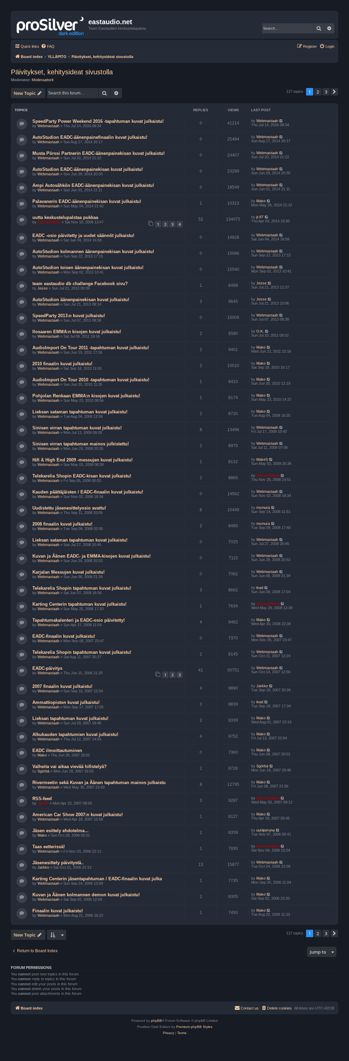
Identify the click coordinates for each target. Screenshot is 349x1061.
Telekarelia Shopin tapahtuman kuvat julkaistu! (81, 588)
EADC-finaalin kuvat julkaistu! (63, 636)
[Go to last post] (281, 121)
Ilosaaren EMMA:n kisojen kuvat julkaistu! (76, 331)
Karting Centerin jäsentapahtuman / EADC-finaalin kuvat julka (97, 878)
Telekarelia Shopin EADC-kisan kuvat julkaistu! (81, 475)
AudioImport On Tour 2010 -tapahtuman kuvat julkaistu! (90, 379)
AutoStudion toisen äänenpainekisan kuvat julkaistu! (87, 267)
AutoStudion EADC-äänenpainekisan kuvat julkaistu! (87, 169)
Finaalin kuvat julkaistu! (57, 910)
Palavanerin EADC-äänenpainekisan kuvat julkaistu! (86, 201)
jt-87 (259, 217)
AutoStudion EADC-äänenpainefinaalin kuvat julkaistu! (89, 137)
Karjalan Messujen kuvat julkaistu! (68, 572)
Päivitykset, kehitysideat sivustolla (62, 72)
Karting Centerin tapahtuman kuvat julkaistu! (79, 604)
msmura (263, 507)
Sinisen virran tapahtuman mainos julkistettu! (80, 443)
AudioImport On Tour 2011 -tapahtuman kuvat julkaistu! (90, 347)
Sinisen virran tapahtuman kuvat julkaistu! (77, 427)
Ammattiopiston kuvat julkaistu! (66, 702)
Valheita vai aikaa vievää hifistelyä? (69, 766)
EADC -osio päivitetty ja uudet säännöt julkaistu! (83, 235)
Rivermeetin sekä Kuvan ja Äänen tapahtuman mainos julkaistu (99, 782)
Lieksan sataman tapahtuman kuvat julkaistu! (79, 411)
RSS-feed (42, 798)
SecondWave (49, 222)
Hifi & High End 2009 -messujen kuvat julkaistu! (82, 459)
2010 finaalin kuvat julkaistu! (62, 363)
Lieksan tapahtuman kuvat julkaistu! (70, 718)
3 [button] (326, 92)
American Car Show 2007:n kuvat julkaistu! (77, 814)
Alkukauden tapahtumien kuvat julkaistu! (75, 734)
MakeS (262, 459)
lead (259, 588)
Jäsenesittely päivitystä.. (58, 862)
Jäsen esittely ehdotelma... (60, 830)
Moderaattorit (43, 80)
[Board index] (50, 24)
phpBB (156, 1020)
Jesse (42, 288)
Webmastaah (48, 126)
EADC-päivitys (47, 668)
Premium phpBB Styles (194, 1027)
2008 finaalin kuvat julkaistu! (62, 524)
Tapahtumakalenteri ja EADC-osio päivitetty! (78, 620)
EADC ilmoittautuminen (57, 750)
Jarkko (262, 686)
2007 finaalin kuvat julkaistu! (62, 686)
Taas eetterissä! (48, 846)
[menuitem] (48, 46)
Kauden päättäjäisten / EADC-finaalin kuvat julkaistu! (87, 492)
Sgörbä (43, 771)
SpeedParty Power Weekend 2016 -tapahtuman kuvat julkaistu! (98, 121)
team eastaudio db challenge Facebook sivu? (80, 283)
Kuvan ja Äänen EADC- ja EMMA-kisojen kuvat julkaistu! (91, 556)
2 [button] (318, 92)
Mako (260, 201)
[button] (334, 91)
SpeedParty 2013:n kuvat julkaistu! (68, 315)
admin (43, 803)
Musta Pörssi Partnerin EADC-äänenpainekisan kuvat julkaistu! (98, 153)
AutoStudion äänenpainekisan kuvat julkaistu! (80, 299)
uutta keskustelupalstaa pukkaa (65, 217)
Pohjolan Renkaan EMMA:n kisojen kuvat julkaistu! (86, 395)
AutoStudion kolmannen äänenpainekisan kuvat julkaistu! (93, 251)
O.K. (260, 331)
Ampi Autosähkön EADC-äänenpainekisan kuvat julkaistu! (93, 185)
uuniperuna (265, 830)
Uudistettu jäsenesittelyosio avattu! (69, 508)
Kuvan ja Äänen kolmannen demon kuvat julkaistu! (86, 894)
